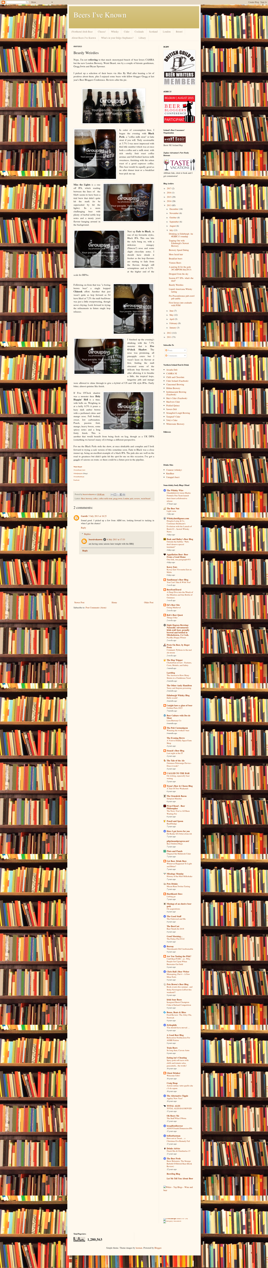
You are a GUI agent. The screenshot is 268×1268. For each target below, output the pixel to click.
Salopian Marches (174, 798)
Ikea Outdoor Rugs (175, 843)
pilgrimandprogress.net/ (178, 841)
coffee (95, 498)
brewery (89, 498)
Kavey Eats (172, 567)
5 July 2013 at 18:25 (98, 516)
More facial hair (176, 254)
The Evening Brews (176, 738)
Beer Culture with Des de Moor (178, 717)
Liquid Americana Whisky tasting (180, 290)
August (173, 225)
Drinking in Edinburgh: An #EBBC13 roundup (181, 235)
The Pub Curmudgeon (177, 727)
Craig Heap (172, 1083)
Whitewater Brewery (175, 423)
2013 (169, 205)
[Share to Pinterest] (123, 494)
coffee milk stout (105, 498)
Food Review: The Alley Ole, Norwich (179, 1016)
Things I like (172, 617)
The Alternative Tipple (177, 1095)
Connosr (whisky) (174, 469)
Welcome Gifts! (173, 1075)
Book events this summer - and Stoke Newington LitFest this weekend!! (179, 989)
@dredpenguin (78, 473)
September (174, 221)
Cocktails (139, 31)
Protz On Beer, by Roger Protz (178, 646)
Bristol (179, 31)
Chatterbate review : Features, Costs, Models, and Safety (179, 664)
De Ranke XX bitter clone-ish (179, 833)
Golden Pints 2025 (175, 708)
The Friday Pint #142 (176, 938)
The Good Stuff (174, 916)
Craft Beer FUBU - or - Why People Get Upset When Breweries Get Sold (178, 961)
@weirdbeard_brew (79, 470)
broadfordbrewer (175, 1125)
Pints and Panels (174, 851)
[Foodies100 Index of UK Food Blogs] (176, 1218)
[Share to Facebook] (121, 494)
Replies (87, 534)
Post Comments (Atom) (96, 607)
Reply (83, 527)
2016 (169, 192)
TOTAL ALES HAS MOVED (179, 1108)
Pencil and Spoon (175, 821)
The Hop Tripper (175, 660)
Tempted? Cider (173, 416)
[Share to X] (118, 494)
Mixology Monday (175, 873)
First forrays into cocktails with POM (180, 304)
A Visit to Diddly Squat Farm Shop (179, 741)
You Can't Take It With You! (179, 582)
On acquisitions (173, 908)
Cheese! (102, 31)
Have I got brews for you (178, 831)
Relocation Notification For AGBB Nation (178, 1039)
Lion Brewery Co (174, 720)
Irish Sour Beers (174, 999)
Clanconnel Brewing (175, 384)
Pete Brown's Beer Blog (177, 984)
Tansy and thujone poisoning (179, 688)
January (173, 327)
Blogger (157, 1247)
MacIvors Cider (173, 401)
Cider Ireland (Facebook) (177, 380)
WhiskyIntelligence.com (178, 518)
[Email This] (112, 494)
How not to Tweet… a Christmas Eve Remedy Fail (178, 1139)
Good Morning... (175, 936)
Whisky (115, 31)
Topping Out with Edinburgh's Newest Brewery (179, 243)
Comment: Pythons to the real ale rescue (179, 651)
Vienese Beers (175, 262)
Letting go (171, 896)
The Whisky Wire (175, 490)
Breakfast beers (175, 258)
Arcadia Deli (171, 369)
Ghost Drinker (173, 1073)
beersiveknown (89, 494)
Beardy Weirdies (176, 284)
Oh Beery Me (173, 1115)
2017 (169, 188)
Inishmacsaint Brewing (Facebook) (176, 393)
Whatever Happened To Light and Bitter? (179, 865)
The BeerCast (173, 926)
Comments (172, 355)
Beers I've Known (100, 15)
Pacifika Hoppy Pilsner (176, 637)
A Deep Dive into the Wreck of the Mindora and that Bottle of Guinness (180, 595)
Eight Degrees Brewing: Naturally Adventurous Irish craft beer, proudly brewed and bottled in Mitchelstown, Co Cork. (178, 630)
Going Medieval (174, 607)
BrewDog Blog (173, 1173)
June (172, 310)
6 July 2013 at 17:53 (116, 539)
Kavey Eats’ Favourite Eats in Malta (179, 571)
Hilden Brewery (173, 388)
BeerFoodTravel (174, 589)
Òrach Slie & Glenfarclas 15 (178, 1151)
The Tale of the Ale (176, 760)
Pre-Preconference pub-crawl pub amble (181, 297)
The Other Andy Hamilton (179, 685)
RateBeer (170, 473)
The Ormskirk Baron (177, 796)
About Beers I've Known (83, 37)
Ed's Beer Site (173, 605)
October (173, 217)
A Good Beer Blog (175, 1035)
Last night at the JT (175, 753)
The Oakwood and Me (176, 918)
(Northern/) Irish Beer (82, 31)
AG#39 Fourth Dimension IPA (179, 1128)
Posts (169, 350)
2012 (169, 332)
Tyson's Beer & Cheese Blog (180, 786)
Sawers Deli (171, 409)
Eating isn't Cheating (177, 1057)
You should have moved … (178, 1027)
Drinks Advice (173, 1148)
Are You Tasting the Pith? (179, 956)
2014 (169, 201)
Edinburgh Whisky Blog (178, 695)
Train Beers (172, 1047)
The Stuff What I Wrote (176, 1118)
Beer (83, 498)
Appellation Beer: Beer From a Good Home (177, 556)
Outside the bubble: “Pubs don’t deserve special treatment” (178, 544)
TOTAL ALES (173, 1105)
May (172, 314)
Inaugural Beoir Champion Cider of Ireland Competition (179, 1003)
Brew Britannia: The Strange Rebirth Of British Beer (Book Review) (179, 1164)
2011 (169, 337)
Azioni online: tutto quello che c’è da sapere (180, 1087)
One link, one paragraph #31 (179, 559)
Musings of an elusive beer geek (179, 905)
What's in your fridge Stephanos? (117, 37)
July (172, 230)
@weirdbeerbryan (79, 477)
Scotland (153, 31)
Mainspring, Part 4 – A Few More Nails (178, 975)
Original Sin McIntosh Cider (179, 853)
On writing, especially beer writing (178, 777)
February (174, 323)
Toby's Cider (171, 420)
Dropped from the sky (178, 273)
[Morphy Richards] (172, 1220)
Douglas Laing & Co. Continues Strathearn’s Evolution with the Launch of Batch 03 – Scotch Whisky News (179, 526)
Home (114, 602)
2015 (169, 196)
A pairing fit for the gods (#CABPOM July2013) (180, 268)
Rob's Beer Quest (175, 615)
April (172, 319)
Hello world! (172, 697)
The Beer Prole (174, 1158)
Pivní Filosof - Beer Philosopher (176, 807)
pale (131, 498)
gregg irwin (117, 498)
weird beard (145, 498)
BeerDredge (172, 823)
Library (142, 37)
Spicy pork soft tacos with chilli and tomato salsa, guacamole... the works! (178, 1063)
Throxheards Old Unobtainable (180, 948)
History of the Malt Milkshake (179, 876)
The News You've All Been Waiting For (178, 812)
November (174, 213)
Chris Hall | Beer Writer (178, 971)
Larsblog (171, 672)
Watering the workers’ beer (178, 730)
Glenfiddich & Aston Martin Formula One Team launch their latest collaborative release (179, 496)
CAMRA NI (171, 373)
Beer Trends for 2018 (175, 928)
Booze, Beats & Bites (176, 1012)
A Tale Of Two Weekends (177, 788)
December (174, 208)
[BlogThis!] (115, 494)
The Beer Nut (173, 508)
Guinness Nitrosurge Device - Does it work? (179, 764)
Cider (126, 31)
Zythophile (172, 1025)
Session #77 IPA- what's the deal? (181, 279)
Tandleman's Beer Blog (177, 579)
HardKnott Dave (174, 893)
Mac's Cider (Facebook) (176, 398)
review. (137, 498)
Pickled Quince (173, 405)
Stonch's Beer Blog (175, 750)
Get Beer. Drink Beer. (177, 861)
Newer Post (79, 602)
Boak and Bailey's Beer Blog (180, 539)
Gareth (84, 516)
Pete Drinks (172, 883)
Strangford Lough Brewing (178, 412)
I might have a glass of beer (179, 705)
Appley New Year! (175, 1098)
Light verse (171, 511)
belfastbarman (173, 1135)
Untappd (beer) (173, 477)
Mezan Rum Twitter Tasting (178, 886)
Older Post (148, 602)
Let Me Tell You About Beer (180, 1178)
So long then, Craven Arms (178, 1050)
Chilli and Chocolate (175, 377)
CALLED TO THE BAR (178, 773)
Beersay (170, 946)
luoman (139, 1247)
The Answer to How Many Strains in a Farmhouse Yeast (179, 676)
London (167, 31)
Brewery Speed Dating (179, 250)
